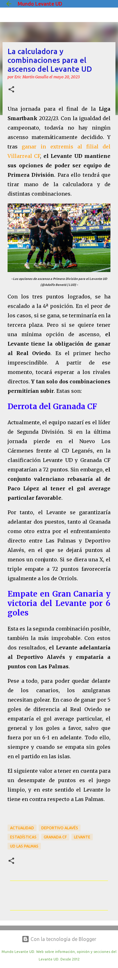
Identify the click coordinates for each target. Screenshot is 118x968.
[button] (11, 90)
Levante (82, 837)
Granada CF (55, 837)
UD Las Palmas (24, 846)
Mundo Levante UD (40, 4)
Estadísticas (23, 837)
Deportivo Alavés (59, 828)
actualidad (22, 828)
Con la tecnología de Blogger (62, 939)
